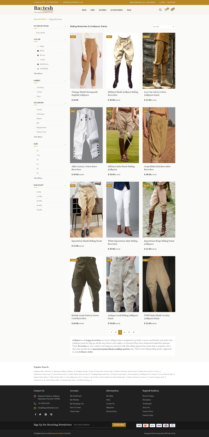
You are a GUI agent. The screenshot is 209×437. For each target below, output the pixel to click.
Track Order (74, 411)
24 (37, 151)
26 (37, 164)
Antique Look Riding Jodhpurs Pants (123, 317)
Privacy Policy (148, 415)
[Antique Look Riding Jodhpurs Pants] (122, 284)
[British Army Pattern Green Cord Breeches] (86, 284)
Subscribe (119, 425)
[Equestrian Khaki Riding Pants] (86, 209)
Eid (38, 123)
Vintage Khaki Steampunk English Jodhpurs (85, 93)
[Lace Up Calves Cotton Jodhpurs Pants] (159, 60)
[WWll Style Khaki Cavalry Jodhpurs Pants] (159, 284)
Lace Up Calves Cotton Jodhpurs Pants (155, 93)
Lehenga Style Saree (68, 380)
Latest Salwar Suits (52, 380)
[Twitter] (40, 414)
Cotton (39, 92)
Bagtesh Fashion (40, 19)
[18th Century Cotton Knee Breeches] (86, 135)
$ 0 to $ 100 (40, 33)
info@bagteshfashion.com (73, 2)
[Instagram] (45, 414)
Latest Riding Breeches (73, 377)
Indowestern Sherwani (42, 374)
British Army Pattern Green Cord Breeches (85, 317)
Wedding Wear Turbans (148, 374)
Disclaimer (147, 400)
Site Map (109, 396)
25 (37, 160)
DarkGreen (44, 64)
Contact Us (110, 404)
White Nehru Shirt (56, 377)
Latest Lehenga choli (156, 377)
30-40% (39, 205)
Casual (39, 110)
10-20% (39, 196)
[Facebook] (35, 414)
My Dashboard (75, 396)
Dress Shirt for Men (166, 374)
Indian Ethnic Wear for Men (79, 374)
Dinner (39, 119)
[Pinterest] (51, 414)
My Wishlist (74, 400)
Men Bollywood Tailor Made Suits (113, 377)
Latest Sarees (38, 380)
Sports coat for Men (91, 377)
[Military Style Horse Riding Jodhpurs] (122, 135)
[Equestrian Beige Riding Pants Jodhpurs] (159, 209)
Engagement (41, 127)
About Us (146, 408)
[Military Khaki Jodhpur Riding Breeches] (122, 60)
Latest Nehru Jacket (59, 374)
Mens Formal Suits (119, 374)
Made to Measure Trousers (137, 377)
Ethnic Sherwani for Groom (149, 371)
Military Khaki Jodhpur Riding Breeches (123, 93)
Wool (39, 96)
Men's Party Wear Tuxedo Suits (102, 371)
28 (37, 169)
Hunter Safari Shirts (41, 377)
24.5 (38, 155)
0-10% (39, 192)
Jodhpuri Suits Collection (42, 371)
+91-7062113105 (52, 2)
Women (102, 10)
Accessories (116, 10)
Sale (129, 10)
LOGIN (162, 2)
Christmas (40, 114)
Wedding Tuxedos (81, 371)
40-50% (39, 210)
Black (42, 51)
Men (93, 10)
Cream (42, 60)
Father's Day (41, 132)
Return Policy (111, 411)
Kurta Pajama (133, 374)
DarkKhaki (44, 69)
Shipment (110, 408)
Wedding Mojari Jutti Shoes (101, 374)
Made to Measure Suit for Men (126, 371)
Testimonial (147, 404)
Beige (42, 46)
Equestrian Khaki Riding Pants (87, 241)
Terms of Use (148, 411)
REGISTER (171, 2)
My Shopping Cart (77, 404)
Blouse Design (148, 396)
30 (37, 173)
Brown (42, 55)
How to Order (75, 408)
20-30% (39, 201)
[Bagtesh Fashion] (45, 9)
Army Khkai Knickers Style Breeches (157, 168)
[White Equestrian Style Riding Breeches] (122, 209)
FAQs (108, 400)
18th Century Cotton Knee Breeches (84, 168)
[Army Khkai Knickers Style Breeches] (159, 135)
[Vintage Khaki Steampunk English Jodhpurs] (86, 60)
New (84, 10)
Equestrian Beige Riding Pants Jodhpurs (159, 242)
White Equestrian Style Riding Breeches (123, 242)
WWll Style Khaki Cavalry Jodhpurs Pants (157, 317)
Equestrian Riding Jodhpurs (63, 371)
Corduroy (40, 87)
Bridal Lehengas (84, 380)
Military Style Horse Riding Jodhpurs (121, 168)
